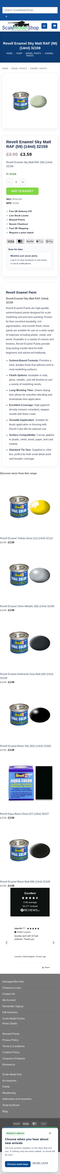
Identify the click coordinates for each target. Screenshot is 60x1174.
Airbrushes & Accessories (17, 1099)
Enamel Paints (38, 68)
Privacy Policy (10, 1040)
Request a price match (21, 232)
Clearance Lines (11, 987)
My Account (9, 1000)
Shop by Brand (10, 1105)
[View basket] (54, 26)
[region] (30, 943)
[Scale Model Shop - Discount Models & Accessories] (20, 26)
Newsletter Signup (12, 1006)
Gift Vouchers (10, 1012)
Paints (6, 1086)
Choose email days (17, 1164)
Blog (5, 1111)
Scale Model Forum (13, 1018)
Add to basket (22, 191)
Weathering (9, 1093)
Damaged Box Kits (13, 981)
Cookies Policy (11, 1052)
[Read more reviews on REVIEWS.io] (30, 911)
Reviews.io (8, 1064)
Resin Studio (9, 1023)
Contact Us (8, 994)
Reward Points (10, 1033)
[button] (44, 26)
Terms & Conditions (13, 1046)
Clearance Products (13, 1058)
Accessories (9, 1080)
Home (9, 53)
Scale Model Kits (12, 1074)
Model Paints (33, 53)
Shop (19, 53)
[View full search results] (5, 4)
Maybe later (40, 1163)
